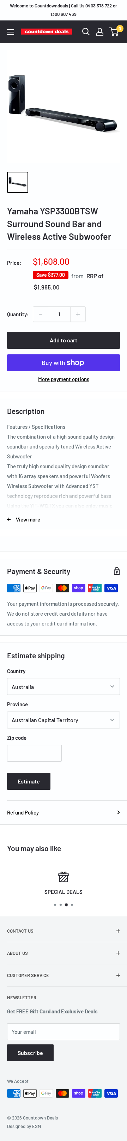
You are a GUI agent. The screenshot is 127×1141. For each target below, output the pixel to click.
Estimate (29, 781)
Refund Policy (23, 812)
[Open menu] (10, 32)
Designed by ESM (24, 1126)
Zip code (16, 737)
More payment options (63, 379)
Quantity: (18, 314)
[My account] (99, 32)
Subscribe (30, 1052)
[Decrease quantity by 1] (40, 314)
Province (17, 704)
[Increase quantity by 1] (78, 314)
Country (16, 671)
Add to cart (63, 340)
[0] (114, 32)
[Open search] (86, 32)
